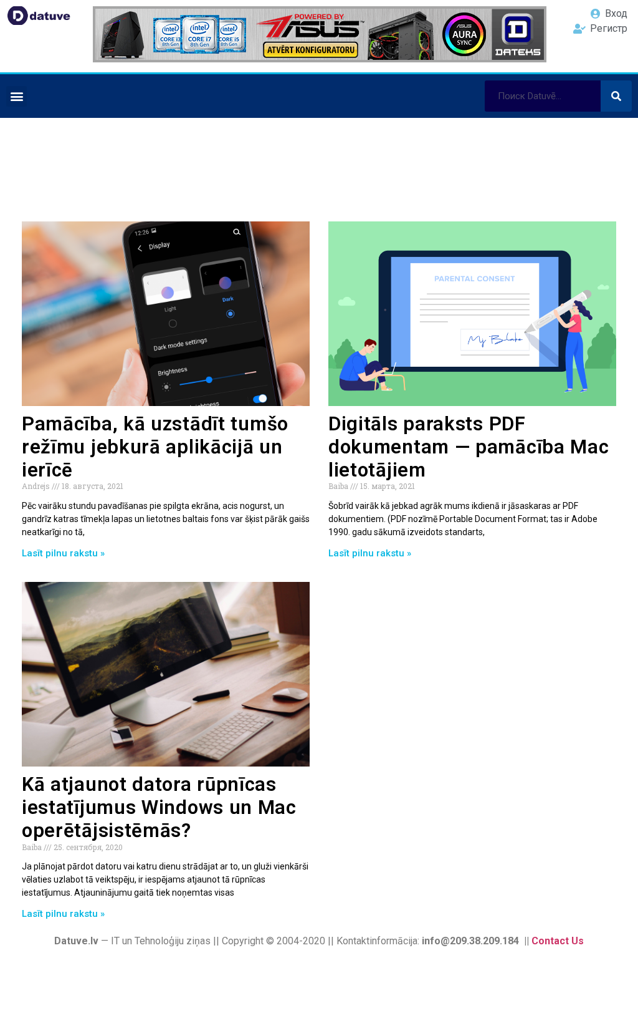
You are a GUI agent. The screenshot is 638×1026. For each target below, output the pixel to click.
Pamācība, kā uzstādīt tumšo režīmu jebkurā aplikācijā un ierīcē (155, 447)
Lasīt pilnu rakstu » (63, 553)
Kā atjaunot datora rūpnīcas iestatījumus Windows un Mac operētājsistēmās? (159, 807)
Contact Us (557, 941)
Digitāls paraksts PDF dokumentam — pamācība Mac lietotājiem (468, 447)
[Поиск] (616, 96)
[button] (16, 96)
